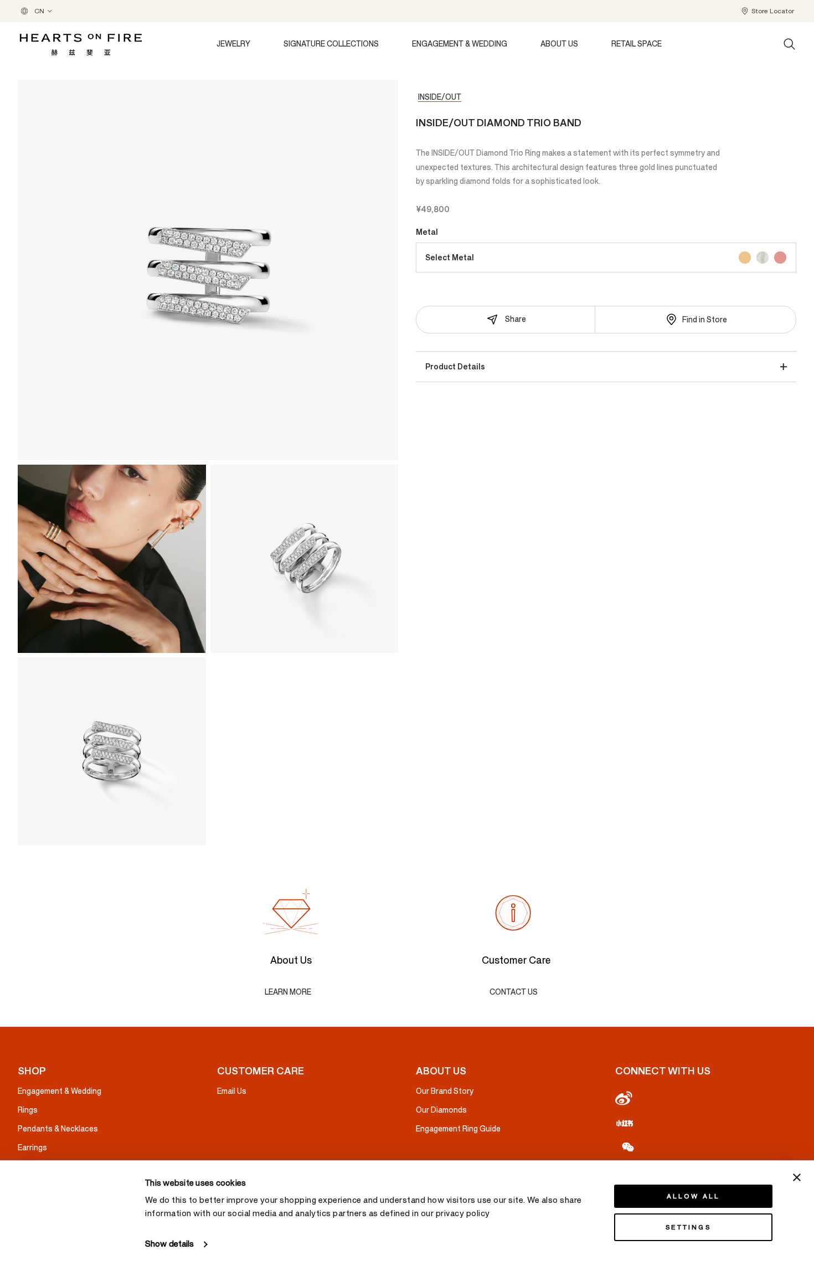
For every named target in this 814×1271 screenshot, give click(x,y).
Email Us (231, 1091)
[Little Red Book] (706, 1123)
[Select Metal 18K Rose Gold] (780, 257)
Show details (169, 1244)
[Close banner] (797, 1177)
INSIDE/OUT (439, 97)
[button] (767, 11)
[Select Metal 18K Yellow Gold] (744, 257)
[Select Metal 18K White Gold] (762, 257)
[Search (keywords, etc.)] (789, 44)
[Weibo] (706, 1099)
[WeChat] (706, 1146)
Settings (688, 1227)
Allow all (693, 1196)
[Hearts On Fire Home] (81, 44)
